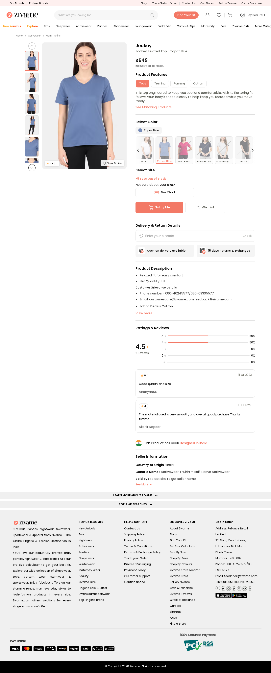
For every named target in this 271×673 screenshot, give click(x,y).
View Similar (114, 163)
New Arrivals (87, 528)
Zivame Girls (87, 582)
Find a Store (178, 624)
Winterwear (87, 564)
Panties (84, 552)
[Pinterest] (233, 587)
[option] (32, 61)
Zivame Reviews (181, 594)
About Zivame (179, 528)
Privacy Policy (133, 540)
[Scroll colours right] (250, 150)
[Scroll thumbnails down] (32, 167)
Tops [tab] (142, 83)
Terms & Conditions (138, 546)
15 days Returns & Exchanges (229, 251)
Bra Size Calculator (183, 546)
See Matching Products (154, 107)
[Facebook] (217, 587)
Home (19, 35)
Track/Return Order (164, 3)
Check (247, 236)
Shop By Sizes (179, 558)
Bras (82, 534)
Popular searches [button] (134, 504)
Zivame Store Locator (185, 570)
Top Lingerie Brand (91, 600)
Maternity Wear (89, 570)
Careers (175, 606)
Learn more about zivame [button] (133, 495)
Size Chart (168, 192)
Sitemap (176, 612)
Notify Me (162, 207)
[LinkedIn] (249, 587)
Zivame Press (179, 576)
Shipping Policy (134, 534)
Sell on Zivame (227, 3)
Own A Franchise (181, 588)
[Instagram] (228, 587)
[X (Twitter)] (222, 587)
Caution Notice (134, 582)
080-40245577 (236, 564)
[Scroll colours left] (140, 150)
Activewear (34, 35)
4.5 (52, 163)
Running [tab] (179, 83)
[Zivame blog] (238, 587)
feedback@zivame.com (241, 576)
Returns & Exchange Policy (142, 552)
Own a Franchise (251, 3)
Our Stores (206, 3)
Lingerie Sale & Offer (93, 588)
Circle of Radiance (182, 600)
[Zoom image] (84, 105)
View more (144, 313)
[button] (152, 15)
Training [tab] (159, 83)
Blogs (143, 3)
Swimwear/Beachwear (94, 594)
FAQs (173, 618)
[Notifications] (207, 15)
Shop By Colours (181, 564)
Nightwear (86, 540)
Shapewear (86, 558)
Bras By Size (178, 552)
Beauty (83, 576)
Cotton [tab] (198, 83)
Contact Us (188, 3)
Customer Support (137, 576)
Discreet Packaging (137, 564)
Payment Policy (135, 570)
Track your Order (136, 558)
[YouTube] (244, 587)
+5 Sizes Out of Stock (151, 179)
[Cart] (231, 15)
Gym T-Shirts (53, 35)
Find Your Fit (178, 540)
